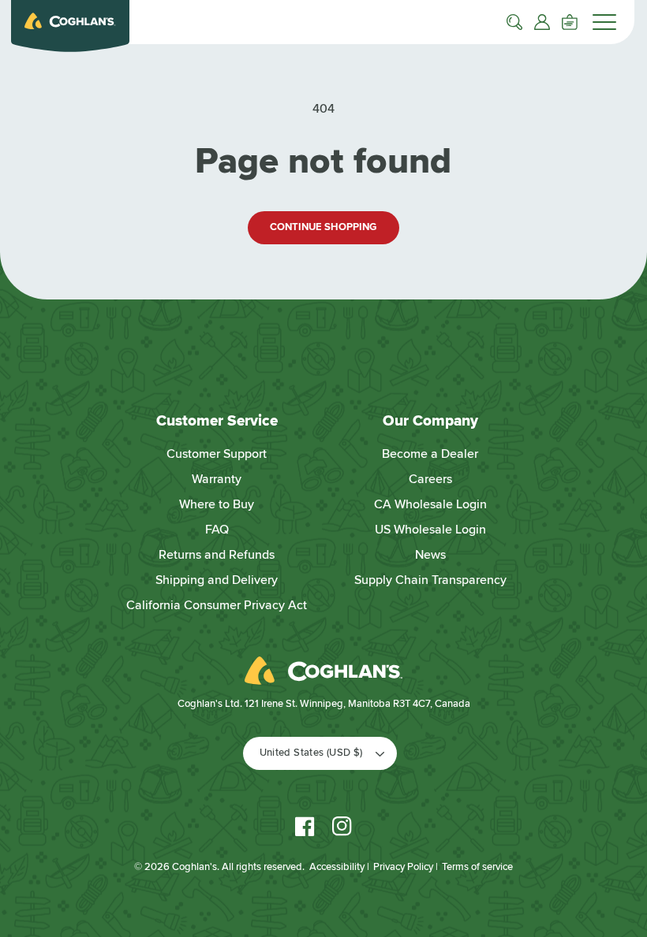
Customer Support (216, 454)
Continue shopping (323, 227)
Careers (430, 479)
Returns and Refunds (217, 555)
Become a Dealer (430, 454)
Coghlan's (194, 867)
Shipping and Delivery (216, 580)
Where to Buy (216, 504)
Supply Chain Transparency (430, 580)
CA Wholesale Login (430, 504)
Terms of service (477, 867)
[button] (514, 22)
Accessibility (337, 867)
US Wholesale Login (430, 529)
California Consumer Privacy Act (216, 605)
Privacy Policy (403, 867)
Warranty (216, 479)
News (430, 555)
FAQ (217, 529)
